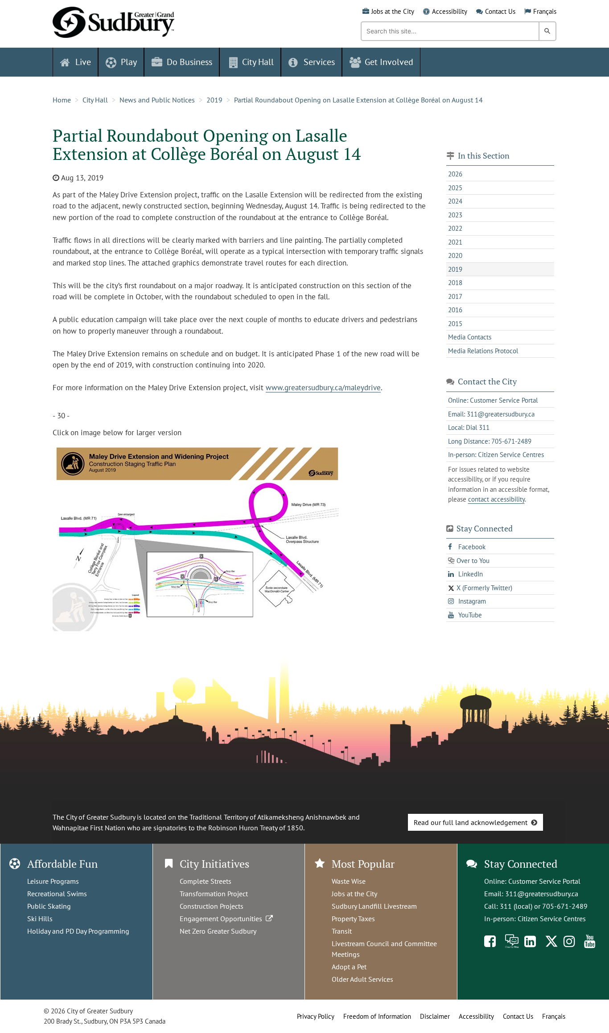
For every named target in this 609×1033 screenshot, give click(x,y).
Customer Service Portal (544, 881)
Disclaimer (435, 1016)
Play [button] (129, 62)
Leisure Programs (53, 881)
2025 (455, 188)
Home (62, 99)
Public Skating (49, 906)
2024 (455, 201)
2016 (455, 310)
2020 (455, 255)
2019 (214, 99)
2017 (455, 296)
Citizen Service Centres (552, 918)
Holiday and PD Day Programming (78, 931)
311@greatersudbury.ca (541, 893)
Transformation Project (214, 893)
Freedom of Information (377, 1016)
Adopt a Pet (349, 966)
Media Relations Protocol (483, 351)
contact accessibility (496, 499)
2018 (455, 282)
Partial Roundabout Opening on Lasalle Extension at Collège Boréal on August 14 (358, 99)
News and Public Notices (157, 99)
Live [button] (83, 62)
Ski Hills (40, 918)
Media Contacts (469, 337)
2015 (455, 323)
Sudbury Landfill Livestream (374, 906)
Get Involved (389, 62)
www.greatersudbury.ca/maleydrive (323, 387)
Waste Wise (349, 881)
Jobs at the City (392, 11)
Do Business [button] (189, 62)
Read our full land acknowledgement (470, 822)
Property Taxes (353, 918)
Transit (342, 931)
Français (544, 11)
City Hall (95, 99)
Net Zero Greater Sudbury (218, 931)
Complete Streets (205, 881)
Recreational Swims (57, 893)
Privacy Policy (315, 1016)
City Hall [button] (258, 62)
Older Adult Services (362, 979)
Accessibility (449, 11)
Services (319, 62)
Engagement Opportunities (223, 918)
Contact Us (500, 11)
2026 (455, 174)
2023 (455, 215)
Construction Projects (211, 906)
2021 (455, 242)
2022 (455, 228)
